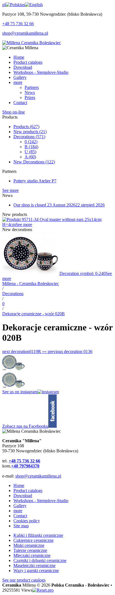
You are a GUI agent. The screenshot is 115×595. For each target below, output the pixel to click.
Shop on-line (13, 112)
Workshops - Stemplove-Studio (40, 500)
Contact (20, 515)
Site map (21, 525)
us (23, 4)
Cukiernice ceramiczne (33, 540)
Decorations (29, 136)
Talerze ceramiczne (30, 550)
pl (4, 4)
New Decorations (34, 161)
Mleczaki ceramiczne (32, 555)
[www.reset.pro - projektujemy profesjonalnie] (43, 590)
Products (26, 126)
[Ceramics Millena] (31, 42)
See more (10, 190)
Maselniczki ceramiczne (34, 565)
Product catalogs (27, 490)
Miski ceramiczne (28, 545)
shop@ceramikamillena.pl (25, 33)
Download (22, 495)
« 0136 (68, 351)
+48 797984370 (25, 466)
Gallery (20, 505)
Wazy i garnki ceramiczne (36, 570)
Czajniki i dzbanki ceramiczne (39, 560)
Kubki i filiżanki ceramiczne (38, 535)
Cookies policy (26, 520)
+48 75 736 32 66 (18, 23)
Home (18, 485)
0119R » (23, 351)
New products (30, 131)
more (17, 510)
